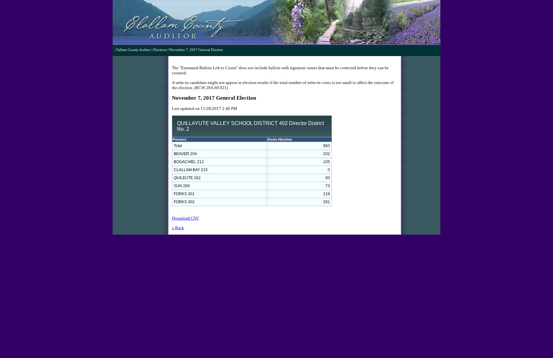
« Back (178, 227)
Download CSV (185, 218)
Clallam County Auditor (133, 50)
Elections (160, 50)
